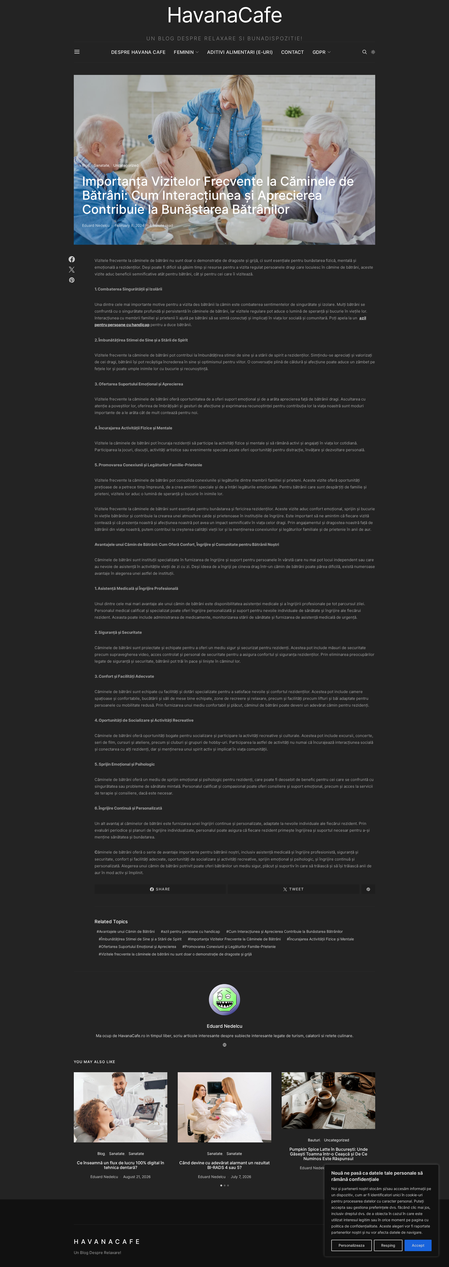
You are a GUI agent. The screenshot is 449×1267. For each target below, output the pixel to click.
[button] (373, 52)
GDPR (319, 52)
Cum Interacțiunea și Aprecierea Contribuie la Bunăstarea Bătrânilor (286, 931)
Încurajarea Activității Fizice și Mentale (321, 939)
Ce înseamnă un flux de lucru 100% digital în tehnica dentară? (120, 1165)
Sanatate (101, 165)
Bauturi (314, 1140)
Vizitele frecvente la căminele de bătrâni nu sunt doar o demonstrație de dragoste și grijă (176, 954)
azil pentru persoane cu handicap (191, 931)
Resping (388, 1245)
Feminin (184, 52)
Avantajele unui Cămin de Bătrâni (127, 931)
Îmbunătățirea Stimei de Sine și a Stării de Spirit (141, 939)
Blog (86, 165)
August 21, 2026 (137, 1176)
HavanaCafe (108, 1241)
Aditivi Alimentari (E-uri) (240, 52)
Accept (418, 1245)
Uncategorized (125, 165)
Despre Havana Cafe (138, 52)
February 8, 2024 (129, 225)
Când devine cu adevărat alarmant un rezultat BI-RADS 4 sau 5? (224, 1165)
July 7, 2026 (241, 1176)
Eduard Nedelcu (96, 225)
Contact (292, 52)
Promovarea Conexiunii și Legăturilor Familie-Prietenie (230, 946)
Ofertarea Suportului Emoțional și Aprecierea (138, 946)
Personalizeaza (352, 1245)
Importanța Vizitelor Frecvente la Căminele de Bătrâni (235, 939)
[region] (381, 1211)
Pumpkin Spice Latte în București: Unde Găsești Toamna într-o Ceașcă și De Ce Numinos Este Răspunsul (328, 1154)
